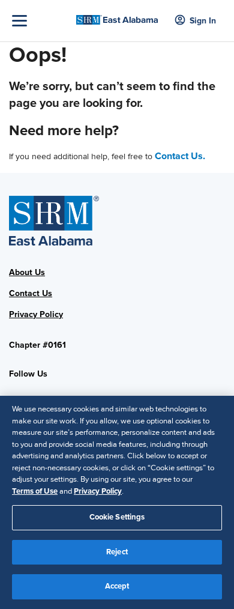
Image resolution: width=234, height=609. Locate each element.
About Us (27, 272)
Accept (117, 586)
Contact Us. (180, 156)
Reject (117, 552)
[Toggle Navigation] (41, 20)
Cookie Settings (117, 517)
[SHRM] (117, 16)
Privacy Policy (36, 314)
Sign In (203, 21)
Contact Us (30, 293)
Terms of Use (35, 491)
